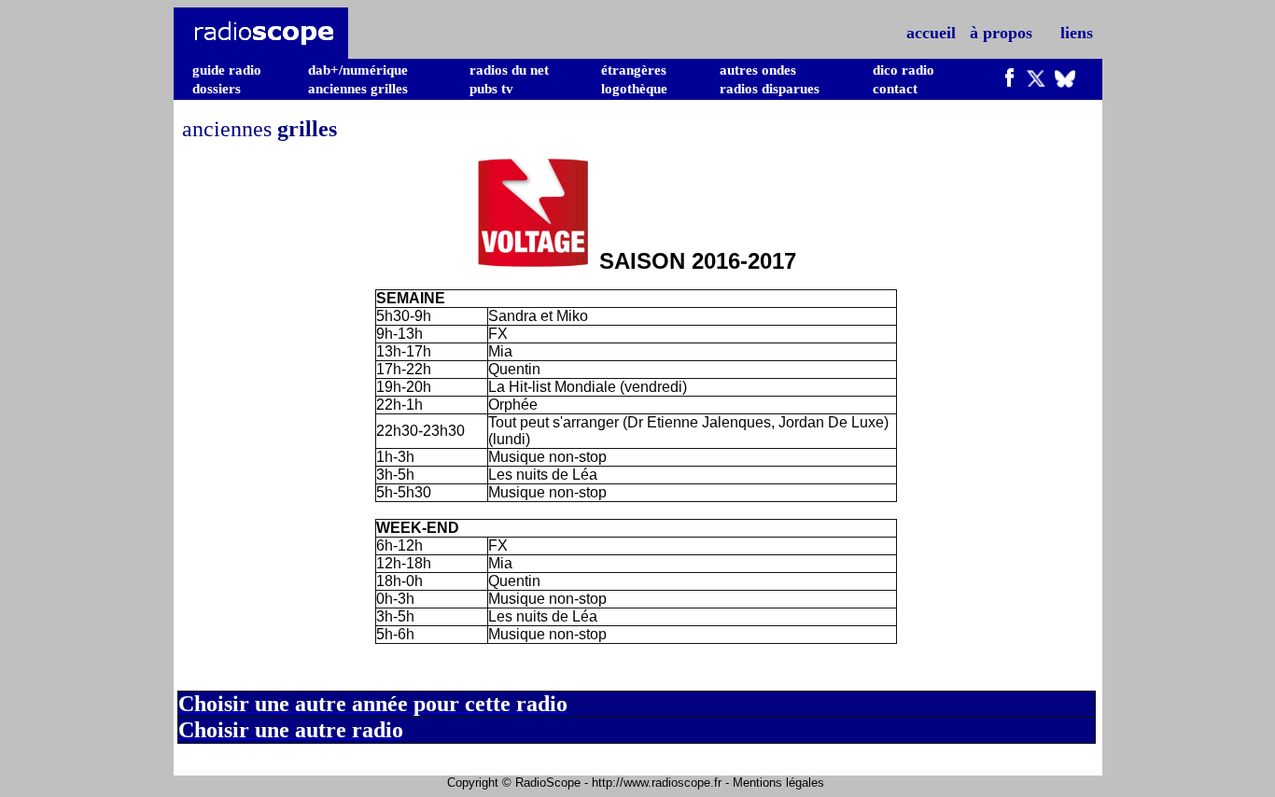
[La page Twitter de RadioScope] (1036, 82)
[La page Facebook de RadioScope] (1009, 82)
